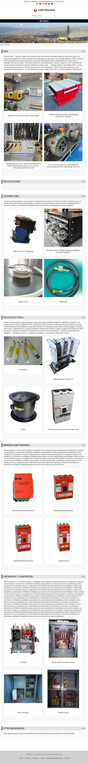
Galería (42, 758)
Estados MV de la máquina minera (63, 662)
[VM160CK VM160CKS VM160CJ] (23, 505)
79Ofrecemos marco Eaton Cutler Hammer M (63, 429)
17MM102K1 (63, 302)
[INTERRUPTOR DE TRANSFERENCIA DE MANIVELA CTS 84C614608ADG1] (63, 246)
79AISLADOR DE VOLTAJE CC (63, 379)
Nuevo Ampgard (23, 712)
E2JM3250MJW (63, 561)
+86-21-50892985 (31, 1)
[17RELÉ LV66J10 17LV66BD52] (23, 246)
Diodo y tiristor (23, 302)
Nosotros (27, 758)
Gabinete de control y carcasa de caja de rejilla (23, 116)
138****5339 (60, 1)
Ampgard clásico (63, 712)
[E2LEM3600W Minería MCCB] (63, 505)
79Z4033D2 (23, 370)
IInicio (21, 758)
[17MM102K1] (63, 296)
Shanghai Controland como (54, 758)
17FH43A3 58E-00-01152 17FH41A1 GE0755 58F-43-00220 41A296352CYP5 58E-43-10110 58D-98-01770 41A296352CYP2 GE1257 (23, 166)
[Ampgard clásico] (63, 707)
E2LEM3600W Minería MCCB (63, 511)
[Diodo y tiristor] (23, 296)
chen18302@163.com (46, 1)
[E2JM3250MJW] (63, 556)
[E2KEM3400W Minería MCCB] (23, 556)
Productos (35, 758)
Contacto (67, 758)
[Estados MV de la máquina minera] (63, 657)
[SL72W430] (23, 657)
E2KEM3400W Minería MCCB (23, 561)
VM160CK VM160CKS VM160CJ (23, 511)
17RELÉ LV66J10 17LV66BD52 (23, 251)
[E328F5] (23, 424)
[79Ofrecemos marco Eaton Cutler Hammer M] (63, 424)
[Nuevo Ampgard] (23, 707)
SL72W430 (23, 662)
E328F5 (23, 429)
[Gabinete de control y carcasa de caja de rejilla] (23, 110)
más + (83, 51)
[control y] (44, 12)
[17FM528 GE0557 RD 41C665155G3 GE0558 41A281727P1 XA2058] (63, 110)
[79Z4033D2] (23, 364)
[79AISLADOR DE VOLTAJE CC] (63, 374)
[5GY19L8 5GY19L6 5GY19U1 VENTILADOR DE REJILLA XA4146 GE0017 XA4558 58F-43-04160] (63, 161)
